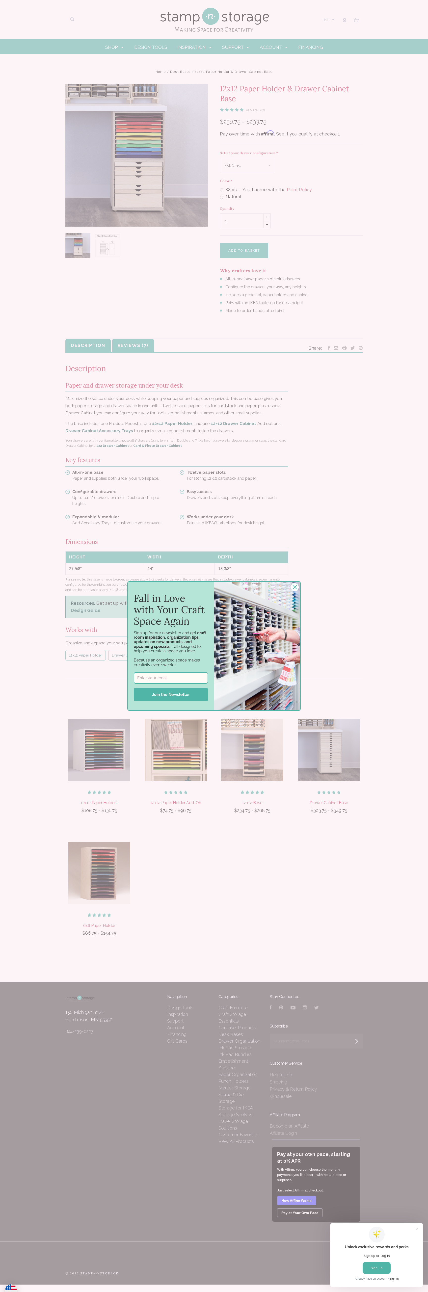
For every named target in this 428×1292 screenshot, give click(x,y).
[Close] (295, 587)
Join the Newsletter (171, 694)
